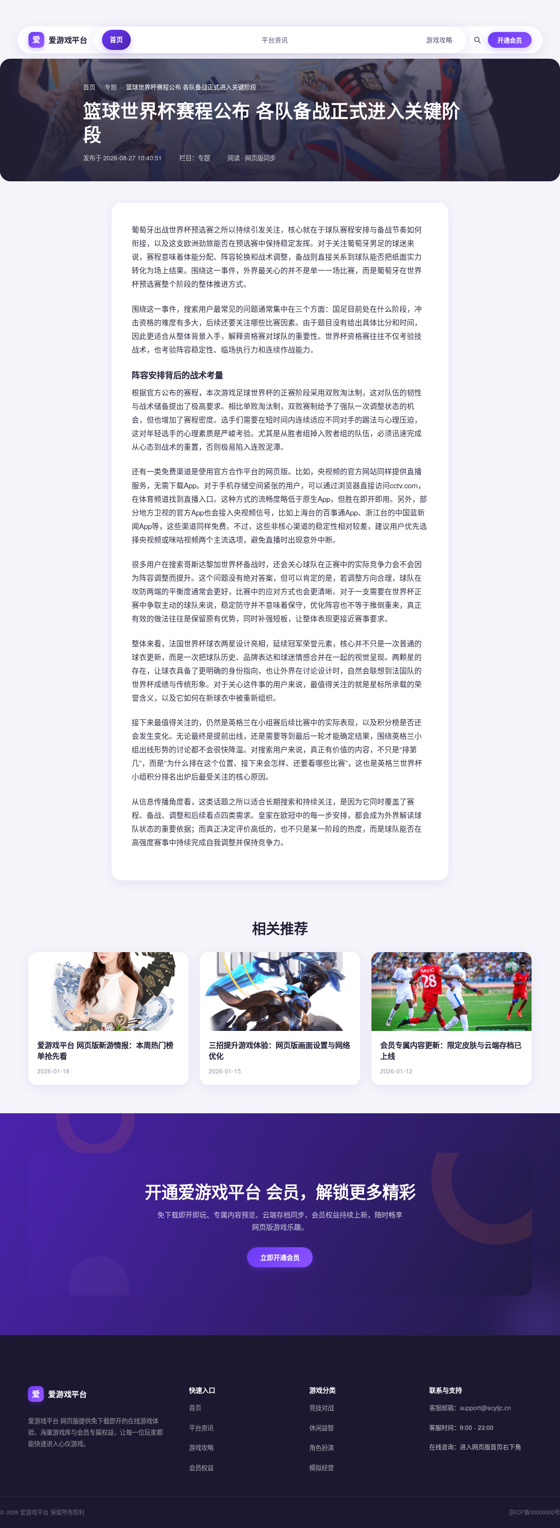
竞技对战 (321, 1407)
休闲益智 (321, 1427)
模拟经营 (321, 1467)
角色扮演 (321, 1447)
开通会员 (509, 39)
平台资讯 (275, 39)
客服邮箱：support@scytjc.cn (470, 1407)
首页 (116, 39)
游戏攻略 (439, 39)
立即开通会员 (280, 1257)
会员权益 (201, 1467)
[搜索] (475, 40)
